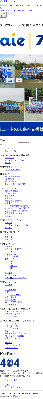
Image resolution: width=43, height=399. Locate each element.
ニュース (28, 6)
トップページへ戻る (8, 380)
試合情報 (4, 6)
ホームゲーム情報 (15, 6)
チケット (22, 10)
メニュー (11, 13)
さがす (3, 13)
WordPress (13, 396)
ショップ (30, 10)
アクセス (14, 10)
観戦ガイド (5, 10)
